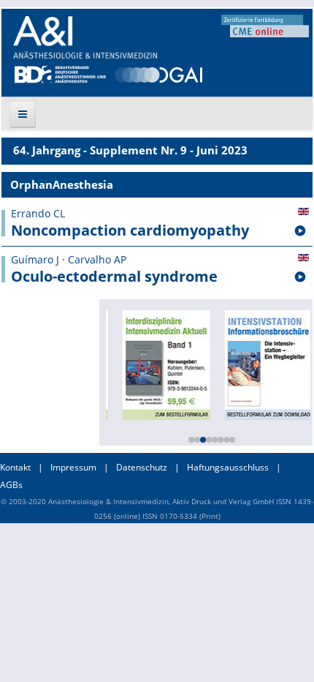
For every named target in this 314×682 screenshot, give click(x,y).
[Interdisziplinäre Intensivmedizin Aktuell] (164, 364)
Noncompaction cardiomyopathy (130, 230)
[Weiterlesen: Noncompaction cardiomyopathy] (300, 231)
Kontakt (15, 467)
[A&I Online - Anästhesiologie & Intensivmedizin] (85, 37)
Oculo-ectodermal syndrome (114, 277)
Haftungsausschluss (228, 467)
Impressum (73, 467)
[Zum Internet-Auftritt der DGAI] (158, 73)
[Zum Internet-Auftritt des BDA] (60, 73)
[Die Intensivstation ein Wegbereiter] (266, 364)
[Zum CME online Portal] (265, 25)
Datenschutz (141, 467)
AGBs (11, 485)
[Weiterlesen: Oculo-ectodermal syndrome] (300, 277)
